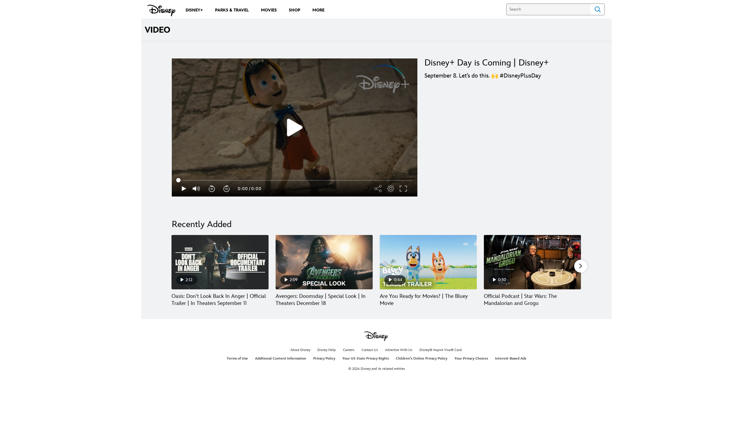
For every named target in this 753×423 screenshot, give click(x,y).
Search (598, 9)
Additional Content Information (280, 358)
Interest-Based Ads (510, 358)
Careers (348, 350)
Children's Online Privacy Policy (421, 358)
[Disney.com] (161, 10)
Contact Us (369, 350)
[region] (294, 127)
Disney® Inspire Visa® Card (440, 350)
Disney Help (326, 350)
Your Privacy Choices (471, 358)
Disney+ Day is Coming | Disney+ (486, 63)
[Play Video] (294, 127)
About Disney (300, 350)
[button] (212, 189)
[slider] (295, 180)
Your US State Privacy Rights (365, 358)
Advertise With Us (398, 350)
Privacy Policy (324, 358)
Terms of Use (237, 358)
